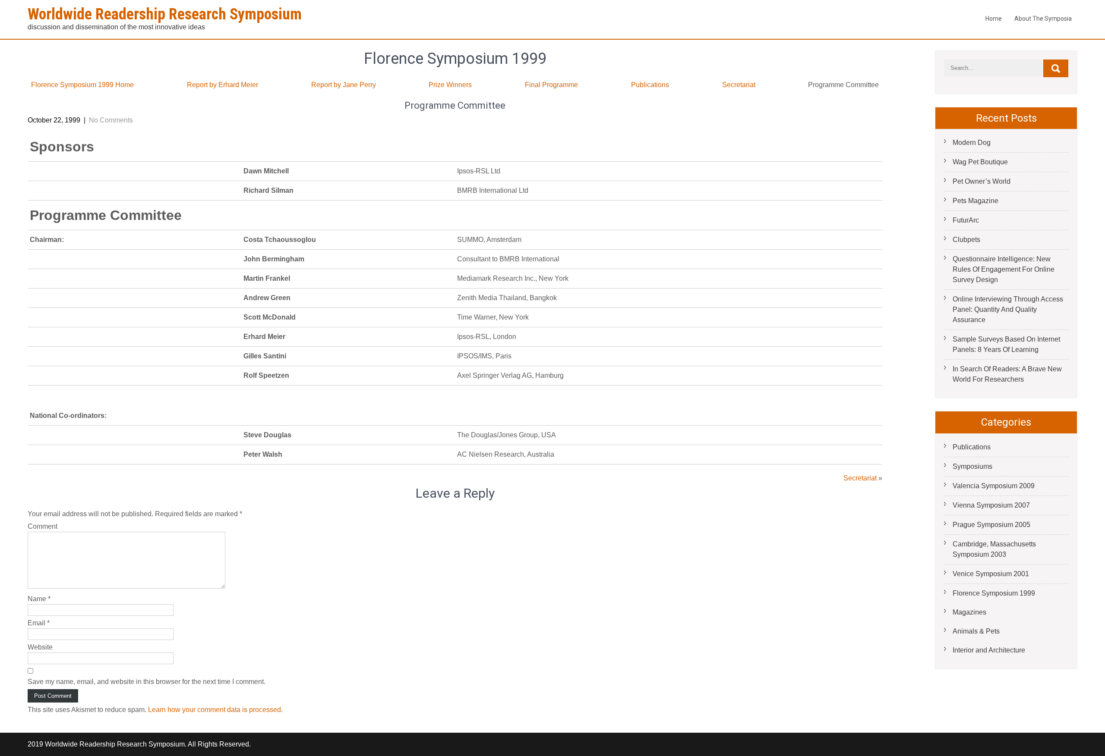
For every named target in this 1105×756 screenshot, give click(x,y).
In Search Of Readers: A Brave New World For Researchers (1007, 374)
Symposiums (972, 466)
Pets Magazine (975, 200)
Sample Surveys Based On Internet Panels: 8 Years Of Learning (1006, 344)
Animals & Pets (976, 631)
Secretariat (738, 84)
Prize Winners (450, 84)
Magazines (969, 612)
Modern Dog (972, 142)
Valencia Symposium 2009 (994, 485)
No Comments (111, 120)
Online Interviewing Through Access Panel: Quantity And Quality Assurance (1008, 309)
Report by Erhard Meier (222, 84)
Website (40, 647)
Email (39, 623)
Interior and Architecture (989, 650)
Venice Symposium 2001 (991, 573)
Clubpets (966, 239)
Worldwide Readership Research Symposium (165, 14)
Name (39, 598)
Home (993, 18)
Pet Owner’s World (981, 181)
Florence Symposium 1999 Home (82, 84)
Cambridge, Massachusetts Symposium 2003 (994, 549)
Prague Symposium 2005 (991, 524)
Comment (42, 526)
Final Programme (551, 84)
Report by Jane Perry (343, 84)
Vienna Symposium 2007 (991, 505)
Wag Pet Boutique (980, 162)
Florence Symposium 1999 (994, 593)
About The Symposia (1043, 18)
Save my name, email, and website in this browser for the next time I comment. (146, 681)
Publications (650, 84)
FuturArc (966, 220)
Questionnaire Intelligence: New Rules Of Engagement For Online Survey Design (1003, 269)
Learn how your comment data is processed (214, 709)
